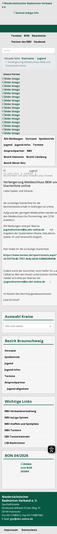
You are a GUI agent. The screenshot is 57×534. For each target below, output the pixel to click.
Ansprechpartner (14, 150)
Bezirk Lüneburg (36, 157)
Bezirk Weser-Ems (15, 163)
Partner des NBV (21, 41)
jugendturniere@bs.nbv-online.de (23, 229)
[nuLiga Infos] (28, 16)
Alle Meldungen (13, 138)
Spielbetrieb (46, 138)
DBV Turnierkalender (17, 436)
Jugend (41, 58)
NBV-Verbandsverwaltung (20, 411)
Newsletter (39, 35)
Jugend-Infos (22, 144)
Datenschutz (29, 530)
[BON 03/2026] (28, 473)
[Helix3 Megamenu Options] (6, 28)
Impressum (11, 530)
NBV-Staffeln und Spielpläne (22, 424)
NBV (29, 150)
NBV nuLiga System (16, 417)
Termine (16, 35)
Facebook (39, 41)
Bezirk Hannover (14, 157)
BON (26, 35)
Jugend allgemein (17, 388)
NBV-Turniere (13, 430)
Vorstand (30, 138)
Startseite (27, 58)
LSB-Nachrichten (15, 443)
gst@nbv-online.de (21, 519)
